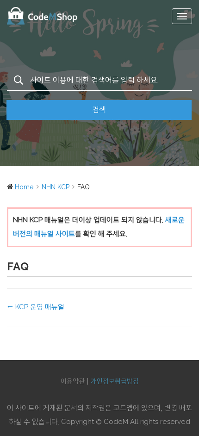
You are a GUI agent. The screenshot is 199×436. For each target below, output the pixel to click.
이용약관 (73, 381)
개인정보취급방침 (115, 381)
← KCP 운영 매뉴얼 (35, 307)
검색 (99, 110)
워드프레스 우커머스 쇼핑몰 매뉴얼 (53, 16)
